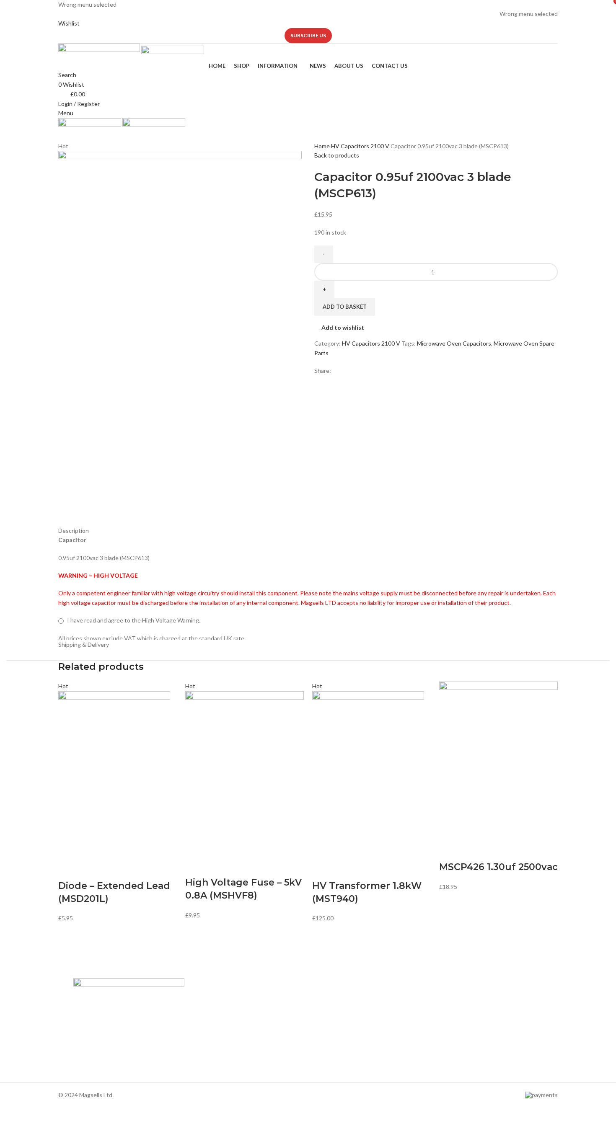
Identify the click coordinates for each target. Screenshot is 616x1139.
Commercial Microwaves (343, 1042)
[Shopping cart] (60, 135)
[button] (68, 869)
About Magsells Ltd (218, 999)
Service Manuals (333, 1056)
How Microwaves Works (343, 999)
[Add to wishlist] (113, 869)
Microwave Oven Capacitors (454, 343)
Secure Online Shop (219, 1027)
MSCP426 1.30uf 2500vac (498, 867)
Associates (207, 1013)
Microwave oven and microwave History (364, 1013)
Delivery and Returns (220, 1070)
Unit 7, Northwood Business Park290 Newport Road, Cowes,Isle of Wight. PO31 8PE (475, 1054)
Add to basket (345, 306)
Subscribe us (308, 35)
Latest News (209, 1042)
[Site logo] (99, 51)
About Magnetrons (337, 1027)
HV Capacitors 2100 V (361, 146)
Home (322, 146)
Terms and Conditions (222, 1056)
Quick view (90, 869)
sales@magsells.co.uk (476, 1026)
